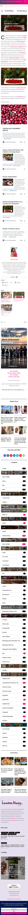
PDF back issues (13, 820)
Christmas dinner (21, 41)
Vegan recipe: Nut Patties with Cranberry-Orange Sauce (6, 313)
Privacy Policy (17, 899)
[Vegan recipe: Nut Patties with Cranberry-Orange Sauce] (6, 307)
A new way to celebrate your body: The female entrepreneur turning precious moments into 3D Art (20, 441)
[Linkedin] (13, 277)
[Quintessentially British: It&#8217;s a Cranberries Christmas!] (18, 295)
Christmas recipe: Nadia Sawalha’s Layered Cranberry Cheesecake (6, 300)
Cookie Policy (10, 899)
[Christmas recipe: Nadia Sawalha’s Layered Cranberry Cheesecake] (6, 295)
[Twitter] (14, 277)
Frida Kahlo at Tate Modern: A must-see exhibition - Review (6, 439)
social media (19, 96)
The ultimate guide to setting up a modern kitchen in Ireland (6, 791)
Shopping (13, 859)
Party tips (4, 834)
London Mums (19, 87)
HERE (13, 818)
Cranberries (20, 46)
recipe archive (14, 46)
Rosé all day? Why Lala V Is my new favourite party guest (7, 770)
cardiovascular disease (14, 57)
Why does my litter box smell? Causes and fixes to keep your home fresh (20, 791)
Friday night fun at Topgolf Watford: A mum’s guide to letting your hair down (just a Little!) (20, 771)
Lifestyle (12, 832)
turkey (25, 37)
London (17, 832)
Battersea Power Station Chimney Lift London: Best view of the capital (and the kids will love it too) (7, 420)
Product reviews (12, 834)
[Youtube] (16, 277)
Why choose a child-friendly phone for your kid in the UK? (11, 1)
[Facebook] (11, 277)
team (25, 87)
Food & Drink (4, 832)
